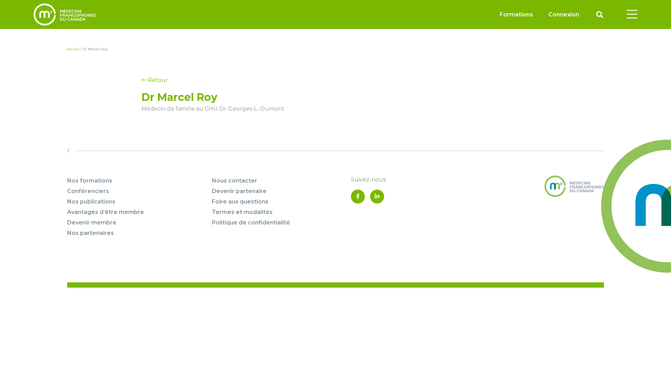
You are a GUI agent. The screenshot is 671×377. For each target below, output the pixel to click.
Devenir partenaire (239, 191)
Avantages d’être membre (105, 212)
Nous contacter (234, 180)
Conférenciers (88, 191)
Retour (157, 80)
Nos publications (91, 201)
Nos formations (89, 180)
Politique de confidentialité (251, 222)
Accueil (73, 49)
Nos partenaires (90, 233)
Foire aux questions (240, 201)
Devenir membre (91, 222)
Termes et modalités (242, 212)
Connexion (563, 14)
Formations (516, 14)
